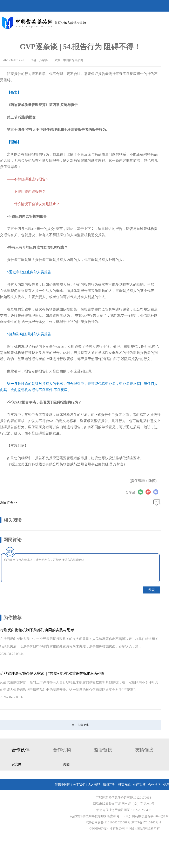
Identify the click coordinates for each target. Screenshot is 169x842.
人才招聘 (94, 784)
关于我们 (79, 784)
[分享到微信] (142, 492)
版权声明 (109, 784)
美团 (66, 764)
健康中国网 (62, 784)
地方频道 (70, 23)
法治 (83, 23)
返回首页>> (8, 502)
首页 (58, 23)
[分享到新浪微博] (149, 492)
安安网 (16, 764)
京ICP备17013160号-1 (146, 822)
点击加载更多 (80, 725)
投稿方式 (124, 784)
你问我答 (139, 784)
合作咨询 (154, 784)
